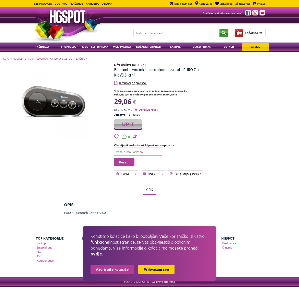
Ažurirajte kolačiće (112, 269)
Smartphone (44, 247)
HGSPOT (6, 58)
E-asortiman (202, 46)
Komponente (45, 260)
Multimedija (122, 46)
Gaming (175, 46)
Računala (42, 46)
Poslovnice (229, 243)
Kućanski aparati (148, 46)
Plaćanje (76, 3)
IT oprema (68, 46)
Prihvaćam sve (156, 269)
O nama (106, 3)
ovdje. (97, 253)
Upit (128, 124)
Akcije (255, 46)
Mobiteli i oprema (95, 46)
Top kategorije (50, 238)
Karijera (92, 3)
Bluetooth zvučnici (73, 58)
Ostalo (229, 46)
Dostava (61, 3)
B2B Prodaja (43, 3)
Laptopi (42, 243)
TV (38, 256)
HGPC (40, 251)
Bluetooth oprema (48, 58)
